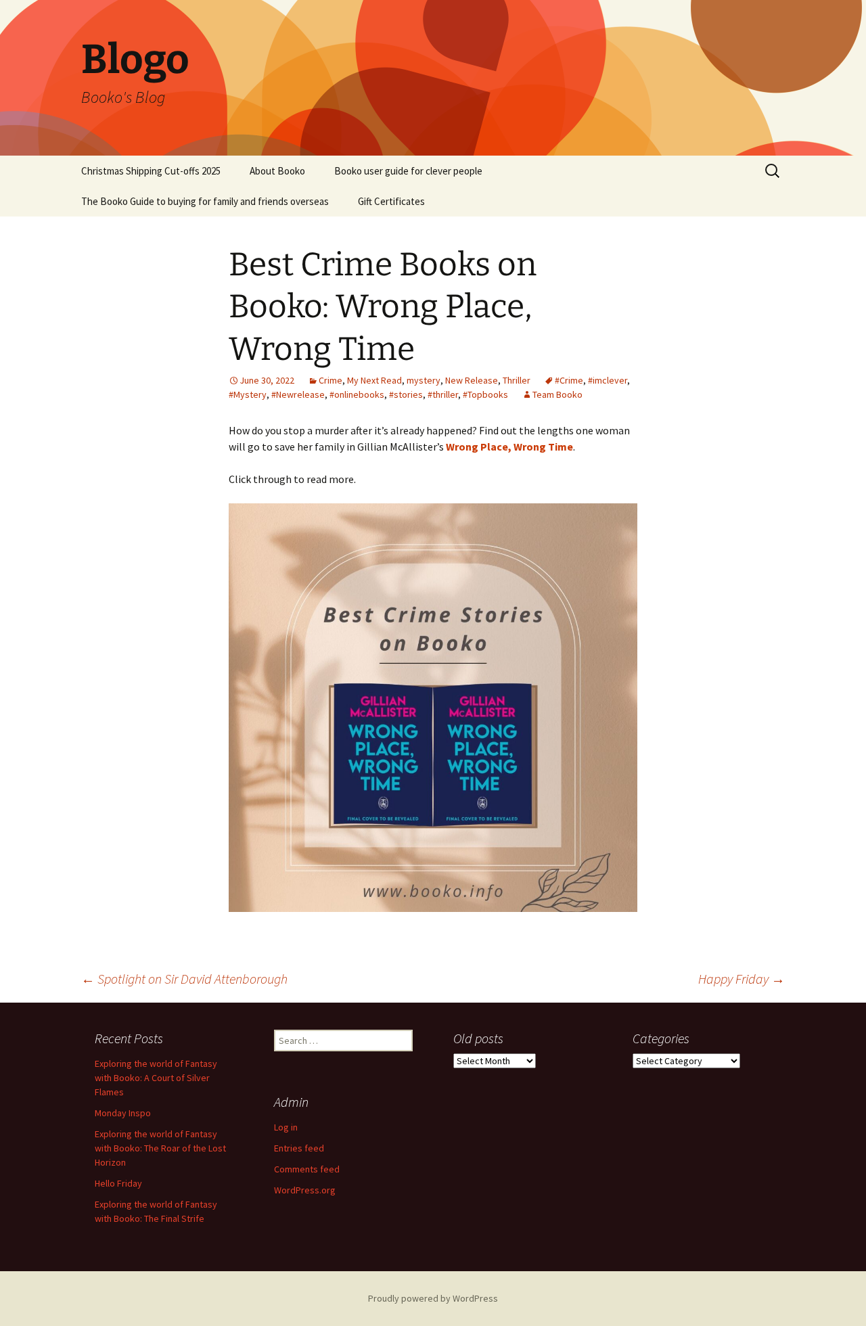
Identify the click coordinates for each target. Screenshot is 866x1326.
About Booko (277, 170)
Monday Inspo (123, 1113)
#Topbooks (485, 394)
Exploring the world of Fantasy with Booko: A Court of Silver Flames (156, 1077)
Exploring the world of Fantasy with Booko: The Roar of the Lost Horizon (160, 1148)
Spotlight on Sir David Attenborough (185, 978)
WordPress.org (305, 1190)
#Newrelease (298, 394)
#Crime (569, 380)
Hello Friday (118, 1183)
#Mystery (248, 394)
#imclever (607, 380)
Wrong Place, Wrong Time (509, 446)
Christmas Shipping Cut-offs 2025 (151, 170)
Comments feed (307, 1169)
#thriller (443, 394)
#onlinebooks (356, 394)
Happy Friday (741, 978)
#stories (406, 394)
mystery (423, 380)
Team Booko (557, 394)
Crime (330, 380)
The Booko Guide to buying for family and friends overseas (205, 201)
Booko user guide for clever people (408, 170)
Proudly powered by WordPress (433, 1298)
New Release (471, 380)
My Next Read (374, 380)
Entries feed (299, 1148)
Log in (286, 1127)
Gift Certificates (391, 201)
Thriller (516, 380)
